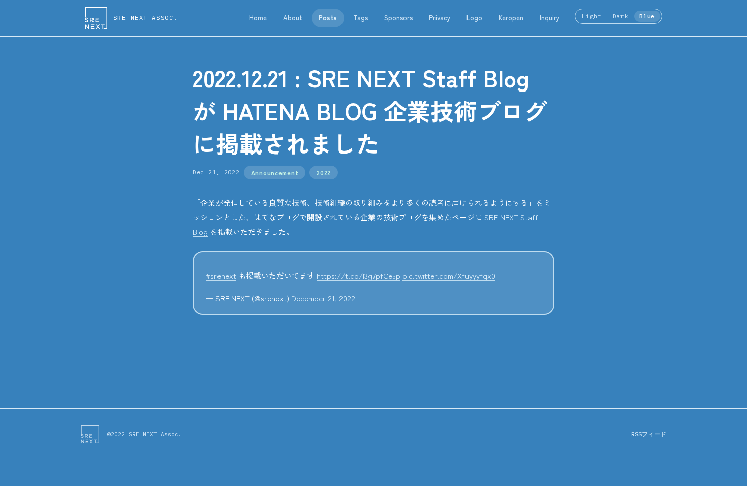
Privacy (439, 17)
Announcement (275, 172)
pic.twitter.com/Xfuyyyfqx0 (448, 275)
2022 (324, 172)
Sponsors (398, 17)
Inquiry (549, 17)
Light (591, 16)
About (292, 17)
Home (258, 17)
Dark (621, 16)
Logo (474, 17)
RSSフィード (648, 434)
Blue (647, 16)
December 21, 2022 (323, 298)
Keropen (511, 17)
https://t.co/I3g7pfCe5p (358, 275)
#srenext (221, 275)
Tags (360, 17)
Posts (328, 17)
